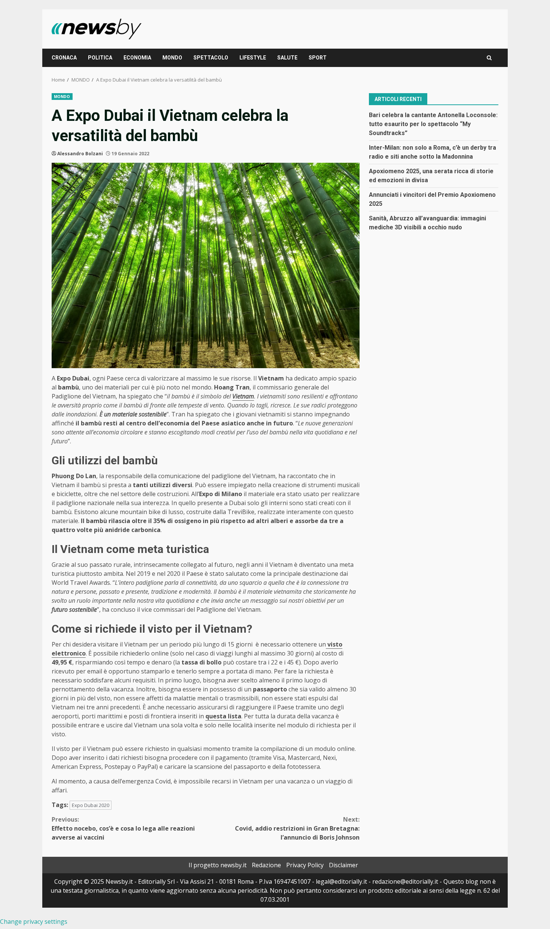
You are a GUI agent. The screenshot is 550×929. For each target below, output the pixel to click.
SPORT (318, 58)
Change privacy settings (33, 921)
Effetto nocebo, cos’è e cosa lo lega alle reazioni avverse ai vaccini (123, 828)
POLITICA (100, 58)
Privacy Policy (305, 865)
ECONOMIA (137, 58)
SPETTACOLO (210, 58)
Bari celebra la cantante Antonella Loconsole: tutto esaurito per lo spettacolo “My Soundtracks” (433, 123)
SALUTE (287, 58)
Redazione (266, 865)
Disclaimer (343, 865)
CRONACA (64, 58)
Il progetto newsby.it (218, 865)
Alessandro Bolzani (80, 153)
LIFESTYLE (252, 58)
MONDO (172, 58)
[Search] (489, 58)
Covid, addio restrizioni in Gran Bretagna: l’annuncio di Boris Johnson (297, 828)
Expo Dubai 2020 (90, 805)
